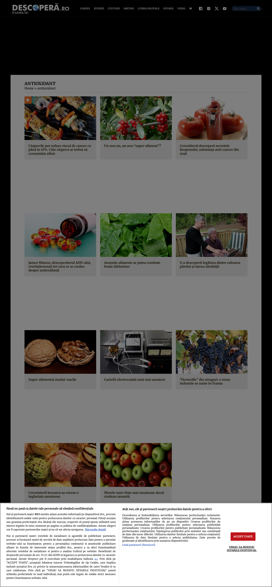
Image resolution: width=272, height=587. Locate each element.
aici (96, 559)
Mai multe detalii (95, 529)
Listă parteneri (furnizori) (138, 544)
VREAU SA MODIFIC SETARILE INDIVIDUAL (241, 548)
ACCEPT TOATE (243, 536)
